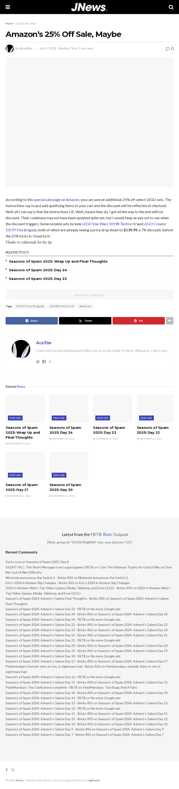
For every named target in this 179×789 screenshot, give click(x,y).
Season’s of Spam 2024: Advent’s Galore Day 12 (133, 719)
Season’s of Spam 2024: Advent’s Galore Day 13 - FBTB (46, 708)
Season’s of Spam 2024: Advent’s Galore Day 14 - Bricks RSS (49, 693)
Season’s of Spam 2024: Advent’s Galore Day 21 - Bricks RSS (49, 635)
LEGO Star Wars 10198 (109, 224)
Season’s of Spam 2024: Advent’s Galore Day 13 (133, 703)
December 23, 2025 (106, 438)
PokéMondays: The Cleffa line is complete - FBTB (42, 687)
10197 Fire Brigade (30, 306)
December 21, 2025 (19, 495)
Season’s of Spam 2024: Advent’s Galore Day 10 (133, 724)
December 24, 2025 (63, 438)
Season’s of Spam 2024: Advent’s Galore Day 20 (133, 646)
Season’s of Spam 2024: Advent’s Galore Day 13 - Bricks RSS (49, 703)
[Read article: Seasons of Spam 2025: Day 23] (112, 409)
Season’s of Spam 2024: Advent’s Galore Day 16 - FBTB (46, 677)
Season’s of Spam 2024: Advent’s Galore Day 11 (133, 713)
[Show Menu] (8, 7)
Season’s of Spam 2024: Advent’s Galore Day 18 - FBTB (46, 656)
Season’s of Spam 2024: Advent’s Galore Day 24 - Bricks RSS (49, 614)
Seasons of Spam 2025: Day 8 (47, 562)
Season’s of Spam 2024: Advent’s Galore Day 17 (133, 661)
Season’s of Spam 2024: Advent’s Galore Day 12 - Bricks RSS (49, 719)
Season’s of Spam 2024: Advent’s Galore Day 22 (133, 625)
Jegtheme (93, 780)
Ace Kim (26, 48)
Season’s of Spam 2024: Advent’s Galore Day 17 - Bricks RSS (49, 661)
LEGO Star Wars (27, 23)
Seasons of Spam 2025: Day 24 (38, 270)
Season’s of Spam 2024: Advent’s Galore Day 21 (133, 635)
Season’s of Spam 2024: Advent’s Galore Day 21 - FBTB (46, 640)
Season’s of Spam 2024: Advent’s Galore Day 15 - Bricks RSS (49, 682)
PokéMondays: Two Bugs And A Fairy (110, 687)
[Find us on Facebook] (7, 770)
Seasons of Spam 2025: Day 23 (38, 278)
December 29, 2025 (19, 443)
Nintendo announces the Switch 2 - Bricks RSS (39, 578)
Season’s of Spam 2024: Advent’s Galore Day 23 (133, 630)
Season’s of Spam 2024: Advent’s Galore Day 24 (133, 614)
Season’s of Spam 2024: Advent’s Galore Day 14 (133, 693)
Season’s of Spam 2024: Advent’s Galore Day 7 (130, 734)
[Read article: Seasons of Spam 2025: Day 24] (69, 409)
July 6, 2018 (47, 48)
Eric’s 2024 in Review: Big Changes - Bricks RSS (40, 583)
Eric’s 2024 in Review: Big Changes (104, 583)
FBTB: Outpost (109, 534)
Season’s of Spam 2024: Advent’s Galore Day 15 (133, 682)
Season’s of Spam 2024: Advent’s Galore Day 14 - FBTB (46, 698)
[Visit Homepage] (89, 7)
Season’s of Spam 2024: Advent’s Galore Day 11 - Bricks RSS (49, 713)
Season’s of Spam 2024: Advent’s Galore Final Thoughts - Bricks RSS (55, 598)
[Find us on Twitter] (13, 770)
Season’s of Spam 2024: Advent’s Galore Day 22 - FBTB (46, 609)
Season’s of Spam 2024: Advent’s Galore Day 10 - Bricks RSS (49, 724)
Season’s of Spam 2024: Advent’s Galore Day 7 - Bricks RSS (48, 734)
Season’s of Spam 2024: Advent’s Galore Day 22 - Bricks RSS (49, 625)
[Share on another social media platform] (169, 320)
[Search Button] (171, 7)
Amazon (85, 306)
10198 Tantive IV (62, 306)
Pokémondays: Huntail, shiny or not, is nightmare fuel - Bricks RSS (53, 666)
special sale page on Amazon (56, 199)
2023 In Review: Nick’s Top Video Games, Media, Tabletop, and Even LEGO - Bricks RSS (69, 588)
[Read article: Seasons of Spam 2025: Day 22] (156, 409)
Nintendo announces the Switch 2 (103, 578)
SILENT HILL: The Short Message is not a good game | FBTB (49, 567)
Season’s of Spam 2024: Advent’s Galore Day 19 (133, 651)
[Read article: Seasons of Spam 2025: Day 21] (25, 466)
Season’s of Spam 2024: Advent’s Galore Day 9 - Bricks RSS (48, 729)
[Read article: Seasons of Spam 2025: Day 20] (69, 466)
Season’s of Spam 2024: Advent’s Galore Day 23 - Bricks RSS (49, 630)
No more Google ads (105, 609)
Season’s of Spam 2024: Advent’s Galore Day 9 (130, 729)
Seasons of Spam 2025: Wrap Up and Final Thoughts (58, 261)
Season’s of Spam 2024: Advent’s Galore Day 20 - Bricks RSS (49, 646)
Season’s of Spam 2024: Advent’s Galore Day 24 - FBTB (46, 619)
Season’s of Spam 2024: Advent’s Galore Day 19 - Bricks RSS (49, 651)
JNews (19, 780)
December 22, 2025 (150, 438)
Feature (15, 417)
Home (10, 23)
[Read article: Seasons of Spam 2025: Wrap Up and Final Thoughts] (25, 409)
